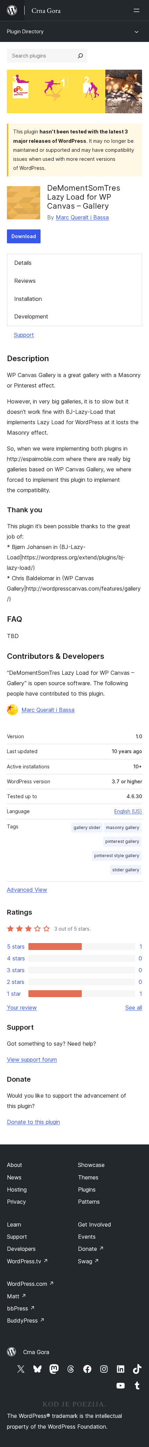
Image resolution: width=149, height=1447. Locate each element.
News (14, 1177)
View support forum (32, 1059)
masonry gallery (122, 827)
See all (133, 1007)
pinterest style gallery (116, 855)
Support (24, 334)
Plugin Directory (25, 31)
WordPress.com (30, 1283)
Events (87, 1236)
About (14, 1164)
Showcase (91, 1164)
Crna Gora (36, 1352)
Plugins (87, 1189)
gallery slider (86, 827)
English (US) (128, 811)
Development (31, 316)
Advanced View (27, 889)
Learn (14, 1224)
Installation (28, 298)
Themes (88, 1177)
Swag (88, 1261)
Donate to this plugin (33, 1121)
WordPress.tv (27, 1261)
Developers (21, 1248)
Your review (22, 1007)
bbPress (21, 1308)
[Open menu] (138, 10)
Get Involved (94, 1224)
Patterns (89, 1201)
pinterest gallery (122, 841)
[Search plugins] (80, 56)
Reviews (25, 280)
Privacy (16, 1201)
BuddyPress (26, 1320)
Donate (91, 1248)
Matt (16, 1296)
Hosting (17, 1189)
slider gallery (125, 869)
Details (23, 262)
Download (23, 236)
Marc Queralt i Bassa (82, 217)
